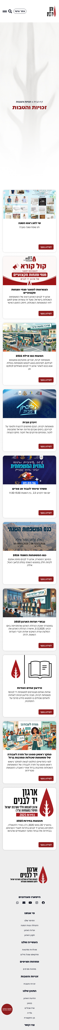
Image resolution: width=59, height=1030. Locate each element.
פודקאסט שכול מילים (29, 954)
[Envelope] (24, 903)
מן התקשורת (29, 1018)
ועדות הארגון (29, 930)
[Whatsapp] (17, 903)
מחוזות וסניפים (29, 969)
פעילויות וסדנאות (29, 949)
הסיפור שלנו (29, 920)
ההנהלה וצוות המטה (29, 925)
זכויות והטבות (29, 983)
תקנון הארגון (29, 935)
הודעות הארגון (29, 998)
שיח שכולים (30, 1008)
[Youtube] (30, 903)
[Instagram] (37, 903)
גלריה (29, 1013)
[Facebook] (43, 903)
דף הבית (38, 101)
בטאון (29, 1003)
